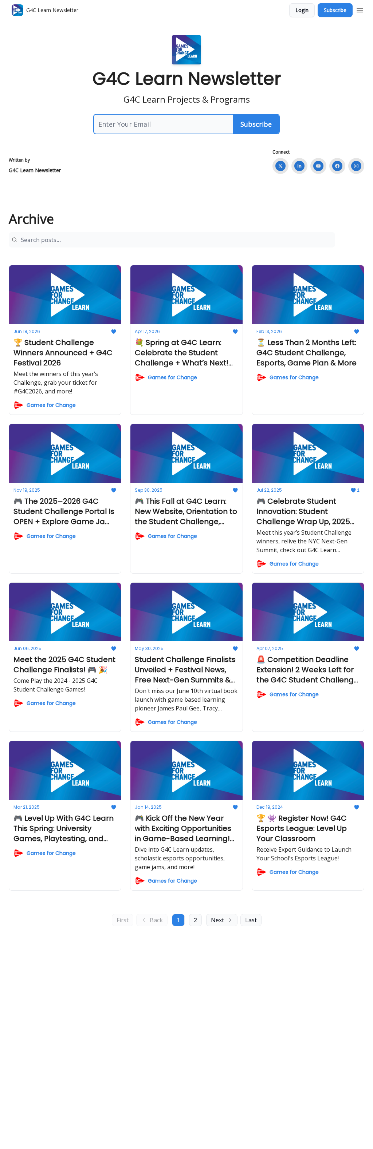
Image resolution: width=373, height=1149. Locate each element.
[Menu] (360, 9)
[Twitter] (280, 166)
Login (302, 10)
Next (217, 920)
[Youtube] (318, 166)
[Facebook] (337, 166)
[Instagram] (356, 166)
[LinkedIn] (299, 166)
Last (251, 920)
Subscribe (335, 10)
